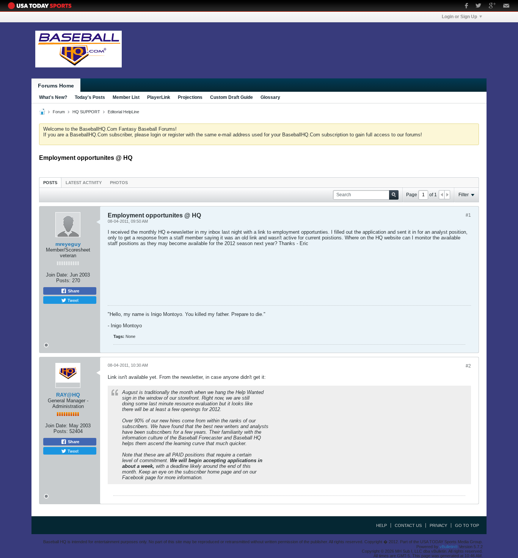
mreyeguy (68, 244)
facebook (466, 6)
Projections (190, 97)
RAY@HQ (68, 395)
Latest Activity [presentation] (84, 182)
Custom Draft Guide (231, 97)
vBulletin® (449, 546)
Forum (59, 111)
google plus (492, 6)
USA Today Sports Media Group (42, 5)
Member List (126, 97)
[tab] (50, 182)
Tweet (72, 300)
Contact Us (408, 525)
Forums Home (56, 86)
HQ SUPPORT (86, 111)
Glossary (270, 97)
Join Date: (57, 275)
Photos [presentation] (119, 182)
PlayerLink (158, 97)
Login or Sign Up (459, 16)
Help (381, 525)
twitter (478, 6)
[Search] (394, 195)
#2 (468, 366)
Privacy (438, 525)
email (506, 6)
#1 (468, 215)
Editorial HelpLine (123, 111)
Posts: (63, 280)
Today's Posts (90, 97)
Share (73, 291)
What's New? (53, 97)
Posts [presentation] (50, 182)
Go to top (467, 525)
